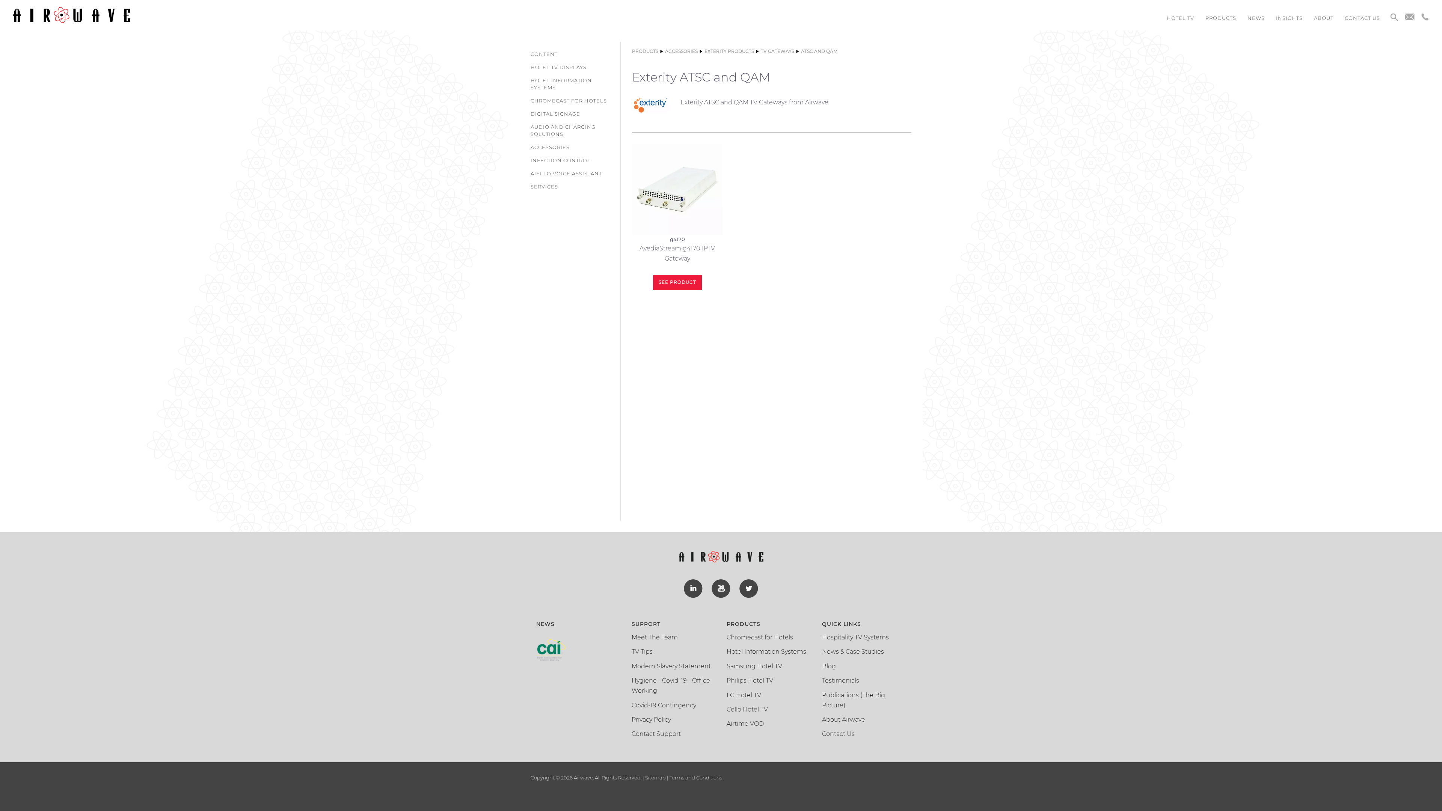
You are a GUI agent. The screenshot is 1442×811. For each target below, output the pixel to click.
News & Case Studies (853, 651)
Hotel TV (1180, 18)
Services (544, 187)
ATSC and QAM (819, 51)
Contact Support (656, 733)
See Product (677, 282)
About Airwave (843, 719)
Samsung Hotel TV (754, 666)
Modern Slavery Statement (671, 666)
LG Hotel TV (744, 695)
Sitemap (655, 778)
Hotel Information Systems (561, 83)
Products (1220, 18)
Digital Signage (555, 114)
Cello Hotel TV (747, 709)
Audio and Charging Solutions (563, 130)
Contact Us (838, 733)
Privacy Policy (651, 719)
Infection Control (561, 160)
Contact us (1362, 18)
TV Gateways (777, 51)
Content (544, 54)
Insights (1289, 18)
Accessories (550, 147)
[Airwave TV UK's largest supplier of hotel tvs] (71, 14)
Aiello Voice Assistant (566, 173)
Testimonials (840, 680)
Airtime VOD (745, 723)
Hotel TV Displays (559, 67)
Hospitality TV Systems (855, 637)
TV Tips (642, 651)
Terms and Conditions (695, 778)
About (1323, 18)
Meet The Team (655, 637)
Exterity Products (729, 51)
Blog (829, 666)
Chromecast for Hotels (569, 101)
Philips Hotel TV (750, 680)
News (1256, 18)
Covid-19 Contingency (664, 705)
